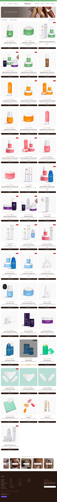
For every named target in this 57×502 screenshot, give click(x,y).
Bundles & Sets (3, 484)
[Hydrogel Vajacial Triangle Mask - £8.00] (28, 377)
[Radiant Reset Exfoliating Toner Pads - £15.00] (47, 320)
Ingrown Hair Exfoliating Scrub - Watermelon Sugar (9, 186)
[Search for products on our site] (51, 3)
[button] (1, 463)
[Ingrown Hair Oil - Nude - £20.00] (10, 291)
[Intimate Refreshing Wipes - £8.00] (10, 406)
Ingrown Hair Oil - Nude (10, 303)
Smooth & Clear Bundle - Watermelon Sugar (47, 186)
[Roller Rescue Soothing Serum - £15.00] (10, 348)
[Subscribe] (55, 487)
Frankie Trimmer (28, 186)
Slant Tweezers (47, 417)
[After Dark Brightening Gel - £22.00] (28, 320)
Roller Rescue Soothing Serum (10, 360)
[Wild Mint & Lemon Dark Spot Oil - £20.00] (10, 31)
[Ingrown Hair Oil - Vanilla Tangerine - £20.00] (10, 118)
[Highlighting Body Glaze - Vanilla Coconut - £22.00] (47, 60)
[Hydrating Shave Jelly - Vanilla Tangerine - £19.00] (10, 89)
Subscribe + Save (3, 487)
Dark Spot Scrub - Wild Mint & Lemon (28, 42)
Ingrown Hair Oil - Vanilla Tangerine (10, 129)
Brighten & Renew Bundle (28, 216)
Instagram (29, 480)
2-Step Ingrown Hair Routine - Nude (28, 273)
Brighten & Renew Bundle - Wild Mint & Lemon (10, 72)
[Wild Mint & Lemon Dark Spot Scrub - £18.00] (28, 31)
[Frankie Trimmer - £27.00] (28, 175)
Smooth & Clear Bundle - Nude (10, 273)
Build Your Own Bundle (4, 488)
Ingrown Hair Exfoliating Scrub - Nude (28, 303)
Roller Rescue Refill (28, 360)
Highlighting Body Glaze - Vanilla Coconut (47, 72)
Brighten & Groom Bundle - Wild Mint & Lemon (47, 41)
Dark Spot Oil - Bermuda (47, 303)
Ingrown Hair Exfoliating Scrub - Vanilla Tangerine (28, 129)
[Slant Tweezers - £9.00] (47, 406)
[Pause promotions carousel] (56, 0)
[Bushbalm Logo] (27, 3)
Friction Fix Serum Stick (47, 360)
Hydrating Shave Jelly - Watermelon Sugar (47, 129)
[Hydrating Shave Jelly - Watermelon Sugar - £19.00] (47, 118)
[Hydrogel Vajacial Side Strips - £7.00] (47, 377)
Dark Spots (2, 480)
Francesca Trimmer (47, 216)
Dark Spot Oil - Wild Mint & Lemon (10, 42)
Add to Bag (10, 76)
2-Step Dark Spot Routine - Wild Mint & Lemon (28, 72)
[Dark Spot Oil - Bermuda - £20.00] (47, 291)
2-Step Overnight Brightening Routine (9, 216)
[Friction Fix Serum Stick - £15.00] (47, 348)
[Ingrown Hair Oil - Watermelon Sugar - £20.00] (47, 146)
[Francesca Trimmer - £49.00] (47, 204)
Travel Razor (28, 417)
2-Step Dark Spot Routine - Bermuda (47, 273)
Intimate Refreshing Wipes (9, 417)
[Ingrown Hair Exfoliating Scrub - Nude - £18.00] (28, 291)
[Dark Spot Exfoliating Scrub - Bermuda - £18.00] (10, 320)
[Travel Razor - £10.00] (28, 406)
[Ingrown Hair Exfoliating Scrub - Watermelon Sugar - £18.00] (10, 175)
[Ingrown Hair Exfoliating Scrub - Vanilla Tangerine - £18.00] (28, 118)
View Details (47, 249)
